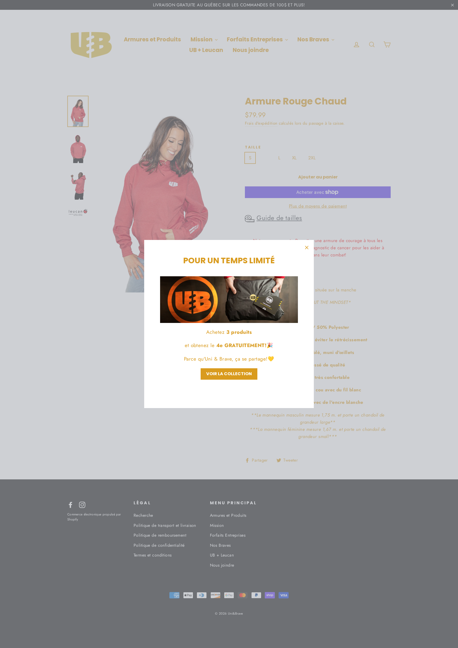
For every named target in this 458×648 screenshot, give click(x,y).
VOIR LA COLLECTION (229, 374)
